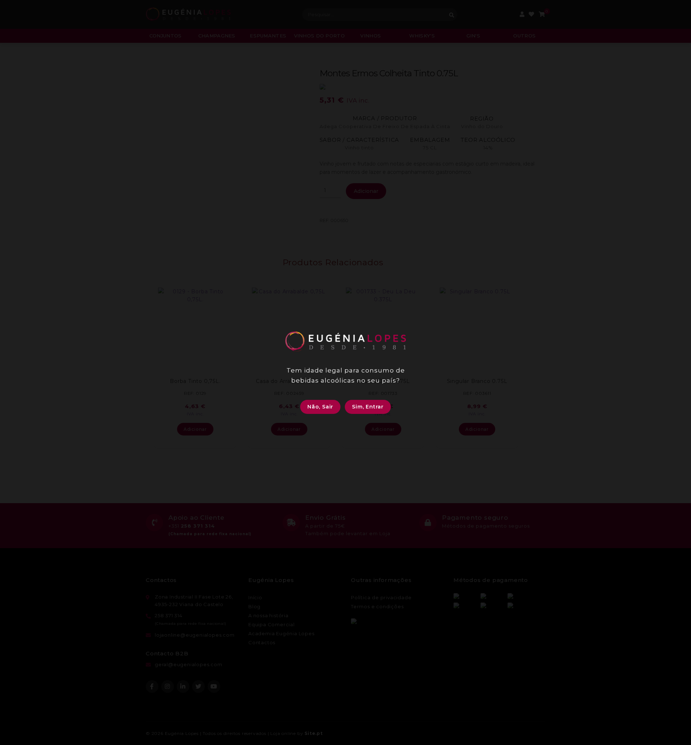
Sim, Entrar (368, 406)
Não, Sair (320, 406)
